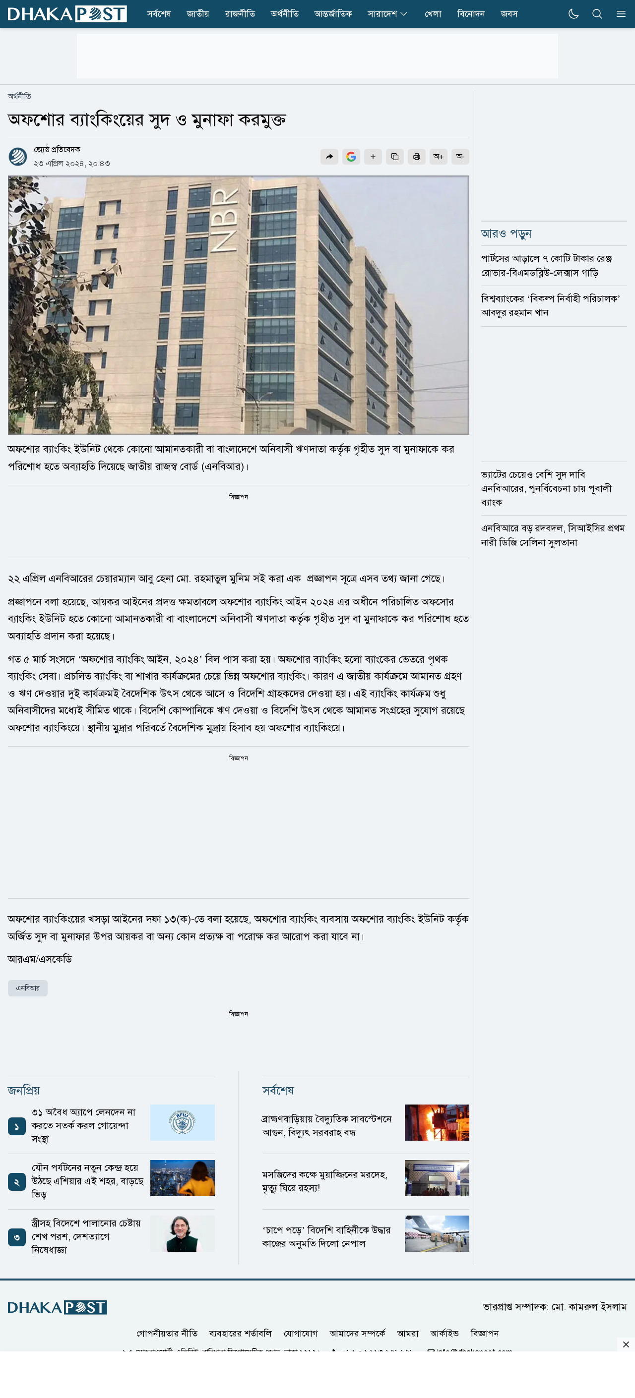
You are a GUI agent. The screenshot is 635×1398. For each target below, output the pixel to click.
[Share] (329, 157)
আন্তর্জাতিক (333, 13)
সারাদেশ (382, 13)
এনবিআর (28, 988)
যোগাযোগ (301, 1333)
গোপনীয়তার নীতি (166, 1333)
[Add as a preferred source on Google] (351, 157)
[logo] (67, 13)
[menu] (618, 14)
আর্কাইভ (445, 1333)
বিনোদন (471, 13)
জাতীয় (198, 13)
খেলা (433, 13)
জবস (509, 13)
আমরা (408, 1333)
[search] (597, 14)
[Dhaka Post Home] (57, 1307)
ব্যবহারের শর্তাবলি (240, 1333)
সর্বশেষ (159, 13)
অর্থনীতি (285, 13)
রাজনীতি (240, 13)
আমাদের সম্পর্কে (357, 1333)
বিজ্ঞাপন (485, 1333)
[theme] (573, 14)
